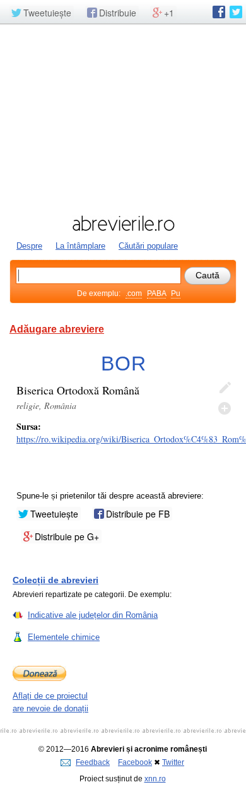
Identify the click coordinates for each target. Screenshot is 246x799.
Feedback (93, 762)
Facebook (135, 762)
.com (134, 293)
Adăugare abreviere (56, 329)
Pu (175, 293)
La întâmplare (80, 246)
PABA (156, 293)
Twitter (173, 762)
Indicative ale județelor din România (93, 615)
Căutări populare (148, 246)
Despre (29, 246)
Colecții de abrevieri (55, 580)
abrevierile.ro (123, 223)
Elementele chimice (64, 637)
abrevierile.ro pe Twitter (236, 12)
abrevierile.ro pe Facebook (219, 12)
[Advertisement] (123, 118)
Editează (224, 388)
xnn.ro (155, 778)
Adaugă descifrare (224, 408)
